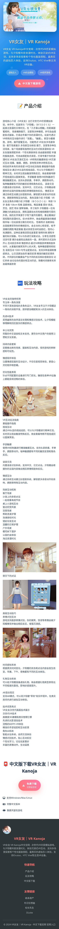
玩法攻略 (29, 876)
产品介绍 (29, 871)
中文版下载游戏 (32, 83)
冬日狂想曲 (29, 902)
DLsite (29, 912)
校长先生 (29, 907)
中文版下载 (29, 880)
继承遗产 (29, 898)
